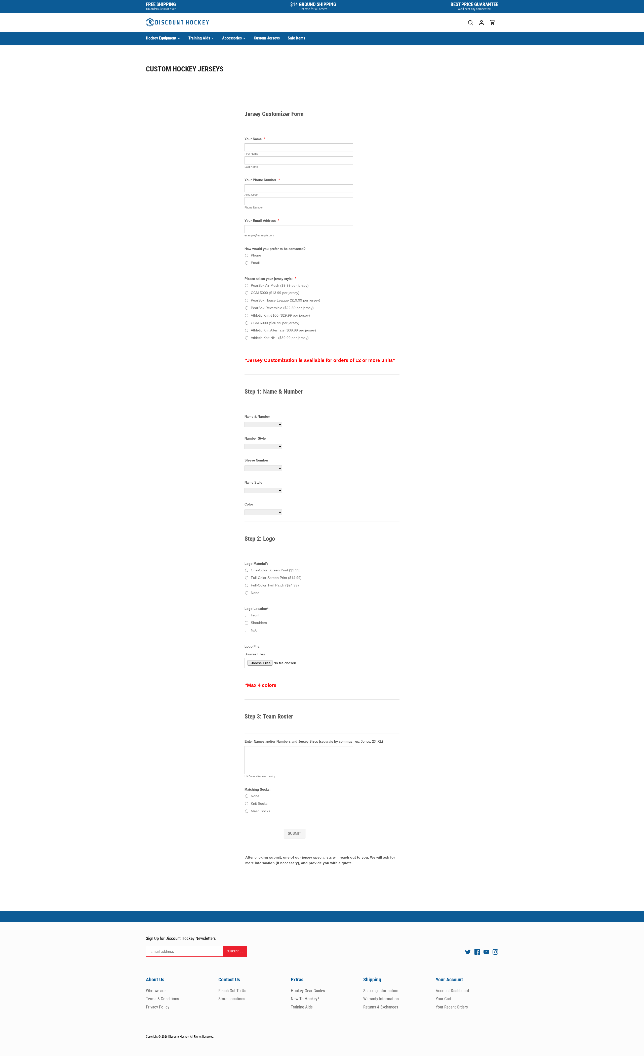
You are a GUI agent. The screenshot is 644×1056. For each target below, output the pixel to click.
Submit (294, 833)
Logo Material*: (256, 564)
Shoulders (259, 623)
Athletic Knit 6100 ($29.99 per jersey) (280, 315)
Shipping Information (380, 990)
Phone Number (254, 207)
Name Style (253, 482)
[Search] (470, 22)
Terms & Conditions (162, 998)
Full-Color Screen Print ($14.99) (276, 578)
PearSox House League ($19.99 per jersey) (285, 300)
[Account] (481, 22)
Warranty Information (381, 998)
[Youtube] (486, 952)
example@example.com (259, 235)
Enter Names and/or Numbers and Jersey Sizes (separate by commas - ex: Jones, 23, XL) (314, 741)
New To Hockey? (305, 998)
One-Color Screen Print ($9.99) (276, 570)
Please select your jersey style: (270, 279)
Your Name (255, 139)
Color (249, 504)
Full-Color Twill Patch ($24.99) (275, 585)
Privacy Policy (157, 1006)
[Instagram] (495, 952)
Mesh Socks (260, 811)
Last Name (251, 166)
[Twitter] (468, 952)
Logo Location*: (257, 609)
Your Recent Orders (452, 1006)
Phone (256, 255)
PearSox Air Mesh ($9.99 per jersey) (280, 285)
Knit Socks (259, 803)
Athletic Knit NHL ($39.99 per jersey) (280, 338)
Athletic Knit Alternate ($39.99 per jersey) (283, 330)
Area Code (251, 194)
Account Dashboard (452, 990)
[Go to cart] (493, 22)
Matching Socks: (257, 789)
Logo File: (252, 646)
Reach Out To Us (232, 990)
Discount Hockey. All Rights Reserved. (191, 1036)
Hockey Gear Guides (308, 990)
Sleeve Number (256, 460)
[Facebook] (477, 952)
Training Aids (302, 1006)
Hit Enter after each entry (260, 776)
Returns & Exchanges (380, 1006)
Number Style (255, 438)
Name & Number (257, 416)
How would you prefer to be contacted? (275, 249)
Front (255, 615)
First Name (251, 153)
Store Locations (231, 998)
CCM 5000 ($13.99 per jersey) (275, 293)
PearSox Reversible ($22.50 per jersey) (282, 308)
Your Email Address (262, 221)
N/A (254, 630)
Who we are (156, 990)
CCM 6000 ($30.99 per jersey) (275, 323)
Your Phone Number (262, 180)
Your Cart (443, 998)
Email (255, 263)
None (255, 593)
